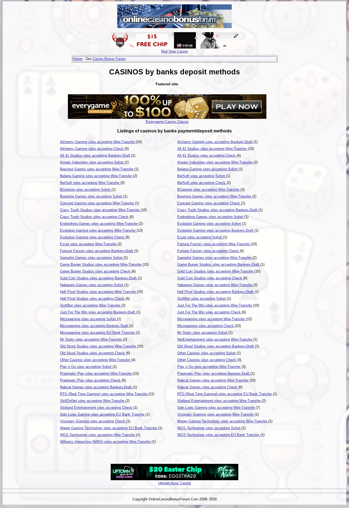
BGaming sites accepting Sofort (86, 190)
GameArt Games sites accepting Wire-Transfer (214, 258)
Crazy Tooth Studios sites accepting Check (95, 217)
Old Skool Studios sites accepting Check (93, 353)
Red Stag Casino (174, 51)
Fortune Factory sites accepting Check (208, 251)
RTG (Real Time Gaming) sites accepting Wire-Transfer (104, 394)
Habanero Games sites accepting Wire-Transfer (215, 285)
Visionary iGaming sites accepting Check (93, 421)
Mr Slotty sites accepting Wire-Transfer (91, 339)
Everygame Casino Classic (167, 122)
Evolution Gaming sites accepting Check (92, 237)
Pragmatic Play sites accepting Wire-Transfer (96, 373)
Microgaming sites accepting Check (206, 326)
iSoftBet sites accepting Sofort (202, 299)
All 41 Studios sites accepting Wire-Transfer (212, 149)
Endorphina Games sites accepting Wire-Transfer (99, 224)
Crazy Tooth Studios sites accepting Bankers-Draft (217, 210)
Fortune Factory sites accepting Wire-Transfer (214, 244)
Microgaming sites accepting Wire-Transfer (211, 319)
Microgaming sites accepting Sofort (88, 319)
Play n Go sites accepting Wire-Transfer (209, 367)
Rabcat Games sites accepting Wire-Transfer (213, 380)
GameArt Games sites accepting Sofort (92, 258)
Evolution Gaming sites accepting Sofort (209, 224)
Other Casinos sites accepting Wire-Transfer (95, 360)
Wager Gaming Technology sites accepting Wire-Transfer (222, 421)
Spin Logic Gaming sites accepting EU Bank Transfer (103, 414)
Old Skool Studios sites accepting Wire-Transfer (98, 346)
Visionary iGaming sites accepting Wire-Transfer (216, 414)
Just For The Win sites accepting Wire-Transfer (215, 305)
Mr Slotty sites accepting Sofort (202, 333)
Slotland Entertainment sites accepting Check (96, 408)
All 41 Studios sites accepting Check (207, 155)
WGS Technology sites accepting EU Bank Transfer (218, 435)
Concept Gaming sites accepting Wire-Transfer (97, 203)
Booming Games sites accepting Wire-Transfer (214, 196)
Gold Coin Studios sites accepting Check (210, 278)
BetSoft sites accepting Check (202, 183)
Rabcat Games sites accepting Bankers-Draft (96, 387)
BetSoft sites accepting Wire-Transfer (90, 183)
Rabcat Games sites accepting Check (207, 387)
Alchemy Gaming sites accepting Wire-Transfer (98, 142)
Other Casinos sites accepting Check (207, 360)
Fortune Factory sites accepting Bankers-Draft (97, 251)
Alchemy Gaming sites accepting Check (92, 149)
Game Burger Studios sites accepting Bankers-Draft (218, 264)
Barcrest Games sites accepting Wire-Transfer (97, 169)
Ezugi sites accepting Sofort (200, 237)
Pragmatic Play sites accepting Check (91, 380)
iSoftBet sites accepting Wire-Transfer (90, 305)
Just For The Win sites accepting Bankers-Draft (98, 312)
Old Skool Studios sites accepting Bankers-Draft (216, 346)
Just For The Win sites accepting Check (209, 312)
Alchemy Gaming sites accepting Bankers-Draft (215, 142)
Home (77, 59)
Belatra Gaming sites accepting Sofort (208, 169)
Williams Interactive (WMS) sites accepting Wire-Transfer (106, 442)
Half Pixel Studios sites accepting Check (93, 299)
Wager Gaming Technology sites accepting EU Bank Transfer (109, 428)
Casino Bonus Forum (109, 59)
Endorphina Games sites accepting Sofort (210, 217)
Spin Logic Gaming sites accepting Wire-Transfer (216, 408)
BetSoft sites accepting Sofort (201, 176)
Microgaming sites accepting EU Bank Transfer (98, 333)
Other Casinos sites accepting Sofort (207, 353)
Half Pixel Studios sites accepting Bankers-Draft (216, 292)
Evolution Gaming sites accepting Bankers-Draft (215, 230)
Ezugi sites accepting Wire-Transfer (89, 244)
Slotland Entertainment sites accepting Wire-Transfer (219, 401)
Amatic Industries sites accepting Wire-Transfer (215, 162)
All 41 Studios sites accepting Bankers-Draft (95, 155)
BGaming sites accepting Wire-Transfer (208, 190)
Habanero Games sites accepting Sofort (92, 285)
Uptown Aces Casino (174, 483)
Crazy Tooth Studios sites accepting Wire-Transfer (100, 210)
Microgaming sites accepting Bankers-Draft (94, 326)
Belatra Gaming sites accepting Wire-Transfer (96, 176)
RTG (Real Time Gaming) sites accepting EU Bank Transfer (225, 394)
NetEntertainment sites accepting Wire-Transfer (215, 339)
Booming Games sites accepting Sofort (91, 196)
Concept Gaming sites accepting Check (209, 203)
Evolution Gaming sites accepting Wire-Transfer (98, 230)
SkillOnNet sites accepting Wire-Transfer (92, 401)
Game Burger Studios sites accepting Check (95, 271)
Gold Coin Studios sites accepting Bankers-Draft (99, 278)
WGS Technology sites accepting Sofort (209, 428)
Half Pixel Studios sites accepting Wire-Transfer (98, 292)
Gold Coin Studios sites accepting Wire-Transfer (215, 271)
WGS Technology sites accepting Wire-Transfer (98, 435)
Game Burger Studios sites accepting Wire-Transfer (101, 264)
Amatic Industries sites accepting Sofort (92, 162)
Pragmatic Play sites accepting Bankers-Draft (214, 373)
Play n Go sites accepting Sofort (86, 367)
